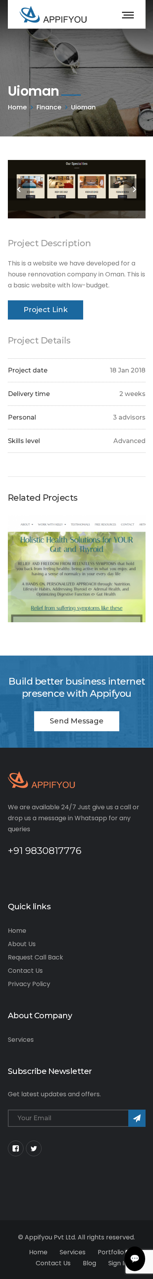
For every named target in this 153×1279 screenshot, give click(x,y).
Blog (89, 1263)
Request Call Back (35, 957)
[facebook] (16, 1148)
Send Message (77, 721)
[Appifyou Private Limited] (53, 13)
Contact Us (25, 970)
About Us (22, 943)
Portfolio (111, 1252)
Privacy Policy (29, 983)
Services (21, 1039)
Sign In (118, 1263)
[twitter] (34, 1148)
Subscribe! (137, 1118)
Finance (48, 107)
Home (17, 107)
